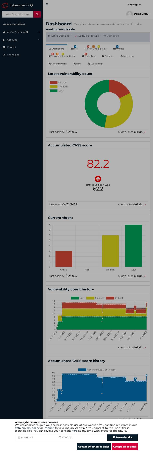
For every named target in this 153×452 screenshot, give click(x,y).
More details (123, 437)
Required (27, 437)
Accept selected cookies (94, 446)
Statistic (67, 437)
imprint (49, 428)
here (74, 430)
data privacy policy (27, 428)
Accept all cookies (125, 446)
